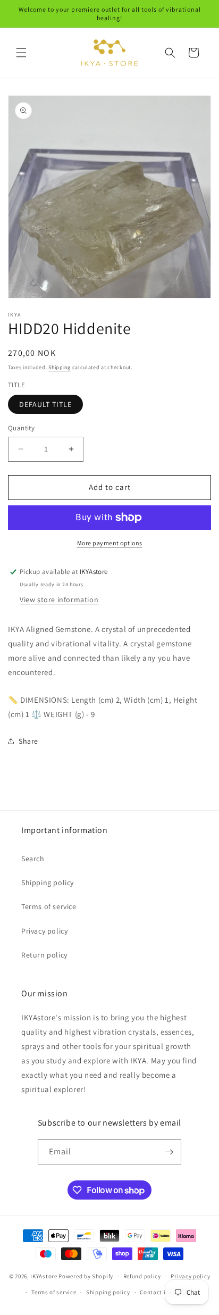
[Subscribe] (169, 1151)
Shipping (59, 367)
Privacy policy (44, 931)
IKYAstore (43, 1275)
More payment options (109, 543)
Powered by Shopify (85, 1275)
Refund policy (142, 1276)
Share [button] (28, 741)
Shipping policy (47, 882)
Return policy (44, 955)
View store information (59, 599)
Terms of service (49, 906)
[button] (21, 52)
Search (33, 858)
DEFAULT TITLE (45, 404)
